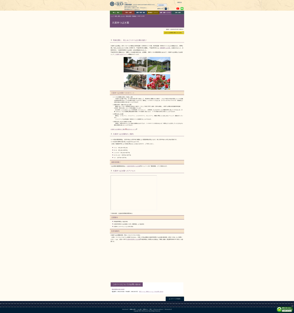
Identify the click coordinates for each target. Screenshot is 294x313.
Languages (161, 5)
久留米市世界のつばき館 (133, 166)
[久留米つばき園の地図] (134, 192)
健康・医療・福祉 (140, 12)
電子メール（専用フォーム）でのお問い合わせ (151, 291)
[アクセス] (152, 4)
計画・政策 (178, 12)
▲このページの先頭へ (175, 298)
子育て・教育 (128, 12)
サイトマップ (125, 309)
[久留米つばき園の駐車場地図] (134, 261)
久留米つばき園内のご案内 (123, 129)
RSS (151, 309)
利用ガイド (145, 309)
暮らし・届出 (116, 12)
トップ (112, 16)
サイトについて (168, 309)
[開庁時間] (126, 9)
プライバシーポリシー (158, 309)
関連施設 (134, 16)
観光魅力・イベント (153, 12)
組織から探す (133, 309)
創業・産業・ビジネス (165, 12)
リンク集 (139, 309)
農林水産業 (128, 16)
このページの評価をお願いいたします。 (173, 32)
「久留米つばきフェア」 (121, 54)
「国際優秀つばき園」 (165, 48)
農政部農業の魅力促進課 (118, 289)
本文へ (126, 2)
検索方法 (179, 2)
